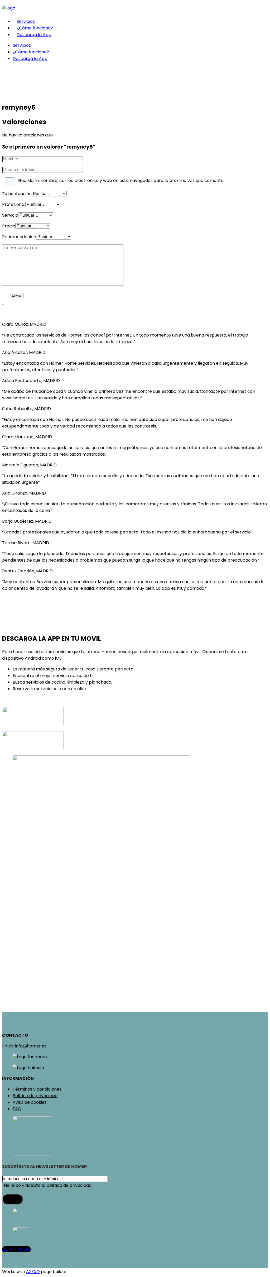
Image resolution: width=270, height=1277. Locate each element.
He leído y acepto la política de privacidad (47, 1185)
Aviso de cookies (30, 1102)
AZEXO (33, 1272)
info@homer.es (30, 1046)
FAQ (17, 1109)
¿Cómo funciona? (35, 28)
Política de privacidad (35, 1096)
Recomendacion (19, 237)
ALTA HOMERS (16, 1249)
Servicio (10, 215)
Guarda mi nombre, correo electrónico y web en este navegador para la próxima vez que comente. (121, 180)
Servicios (26, 21)
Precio (8, 226)
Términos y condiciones (37, 1089)
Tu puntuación (17, 194)
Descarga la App (34, 35)
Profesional (13, 204)
